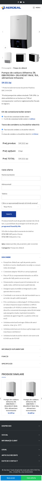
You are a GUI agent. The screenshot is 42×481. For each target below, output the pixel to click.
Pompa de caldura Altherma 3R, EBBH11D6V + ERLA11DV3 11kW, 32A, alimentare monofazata (31, 405)
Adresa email (6, 184)
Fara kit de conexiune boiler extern (16, 117)
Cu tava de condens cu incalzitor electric (20, 134)
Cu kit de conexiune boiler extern (19, 119)
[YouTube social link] (20, 2)
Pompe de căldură (20, 68)
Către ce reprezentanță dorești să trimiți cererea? (20, 203)
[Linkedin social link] (23, 2)
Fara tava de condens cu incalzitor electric (19, 129)
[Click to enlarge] (5, 47)
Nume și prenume (8, 175)
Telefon (4, 194)
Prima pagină (7, 68)
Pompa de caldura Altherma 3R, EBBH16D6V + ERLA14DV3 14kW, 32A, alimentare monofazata (11, 405)
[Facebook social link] (18, 2)
